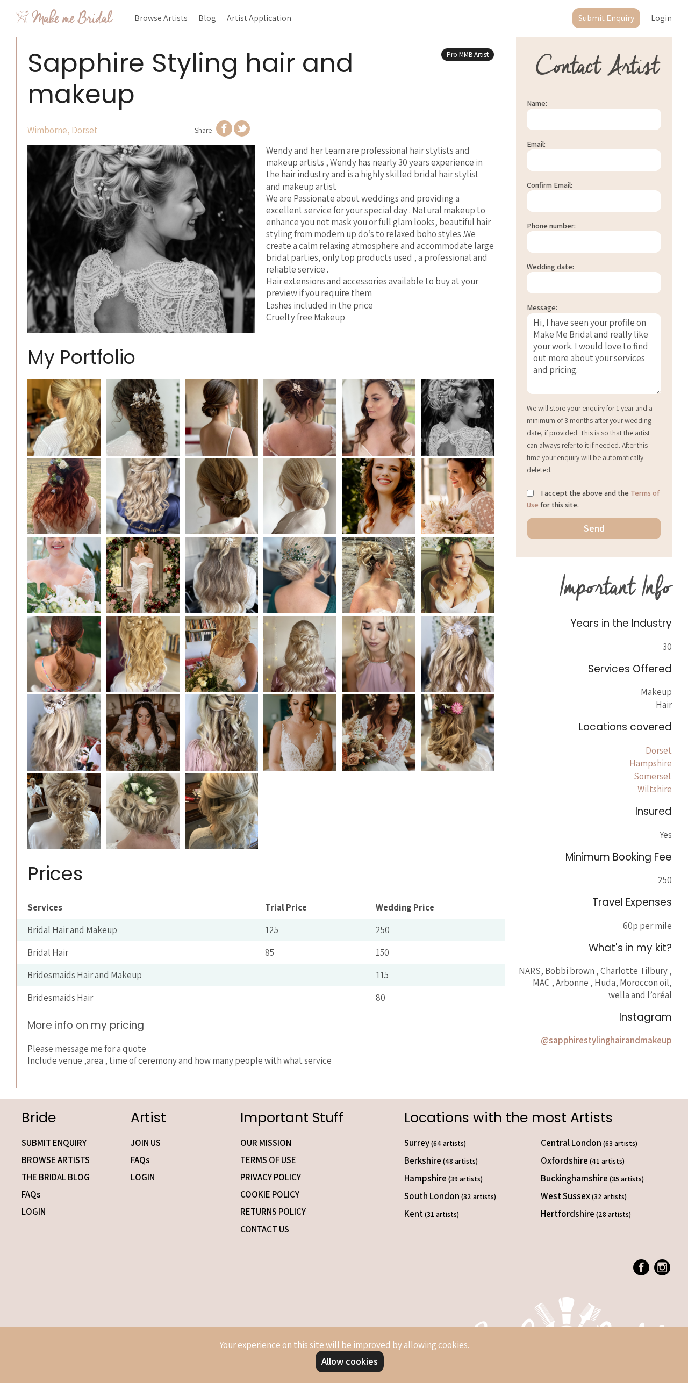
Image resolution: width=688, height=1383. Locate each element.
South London (450, 1196)
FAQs (31, 1194)
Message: (542, 308)
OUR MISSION (265, 1143)
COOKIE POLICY (269, 1194)
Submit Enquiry (606, 18)
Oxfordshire (583, 1160)
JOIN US (146, 1143)
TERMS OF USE (268, 1160)
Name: (537, 103)
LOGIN (34, 1211)
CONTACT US (264, 1229)
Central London (589, 1143)
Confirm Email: (549, 185)
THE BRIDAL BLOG (56, 1177)
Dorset (659, 750)
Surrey (435, 1143)
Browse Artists (161, 18)
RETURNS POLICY (273, 1211)
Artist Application (259, 18)
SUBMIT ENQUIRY (54, 1143)
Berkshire (441, 1160)
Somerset (653, 776)
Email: (536, 144)
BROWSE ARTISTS (56, 1160)
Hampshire (650, 763)
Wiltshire (654, 789)
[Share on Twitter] (242, 133)
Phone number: (551, 226)
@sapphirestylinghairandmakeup (606, 1040)
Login (661, 18)
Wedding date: (550, 266)
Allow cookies (349, 1361)
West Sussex (584, 1196)
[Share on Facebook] (224, 133)
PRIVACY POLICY (270, 1177)
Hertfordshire (586, 1214)
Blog (207, 18)
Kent (431, 1214)
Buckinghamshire (592, 1178)
